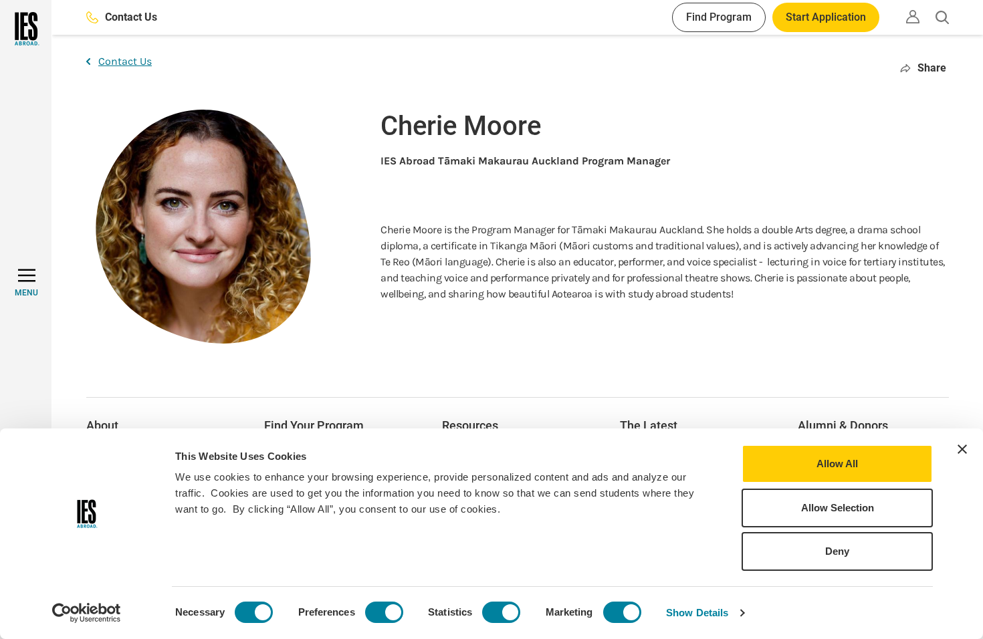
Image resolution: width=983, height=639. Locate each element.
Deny (837, 551)
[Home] (26, 28)
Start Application (826, 17)
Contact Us (131, 17)
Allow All (837, 463)
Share (931, 67)
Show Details (697, 612)
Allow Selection (837, 507)
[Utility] (912, 16)
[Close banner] (962, 449)
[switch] (384, 612)
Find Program (719, 17)
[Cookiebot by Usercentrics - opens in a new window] (86, 613)
